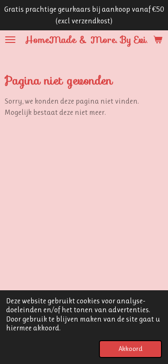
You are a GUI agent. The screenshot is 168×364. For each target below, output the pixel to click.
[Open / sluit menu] (10, 39)
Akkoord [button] (130, 349)
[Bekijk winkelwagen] (157, 39)
